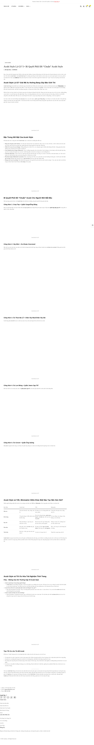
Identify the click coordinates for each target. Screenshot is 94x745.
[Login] (83, 6)
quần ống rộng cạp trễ (55, 207)
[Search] (80, 6)
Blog (28, 6)
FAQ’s (1, 712)
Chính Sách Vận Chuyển (5, 708)
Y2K (11, 87)
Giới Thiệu (2, 725)
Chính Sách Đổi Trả (4, 705)
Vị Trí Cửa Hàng (3, 720)
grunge (41, 87)
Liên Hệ (1, 723)
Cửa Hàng (13, 6)
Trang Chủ (6, 6)
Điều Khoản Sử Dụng (4, 710)
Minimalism (61, 86)
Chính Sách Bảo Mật (4, 703)
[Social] (1, 697)
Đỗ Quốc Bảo (8, 69)
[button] (86, 6)
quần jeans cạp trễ (25, 388)
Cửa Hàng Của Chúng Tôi (5, 718)
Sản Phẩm (20, 6)
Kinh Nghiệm (8, 62)
